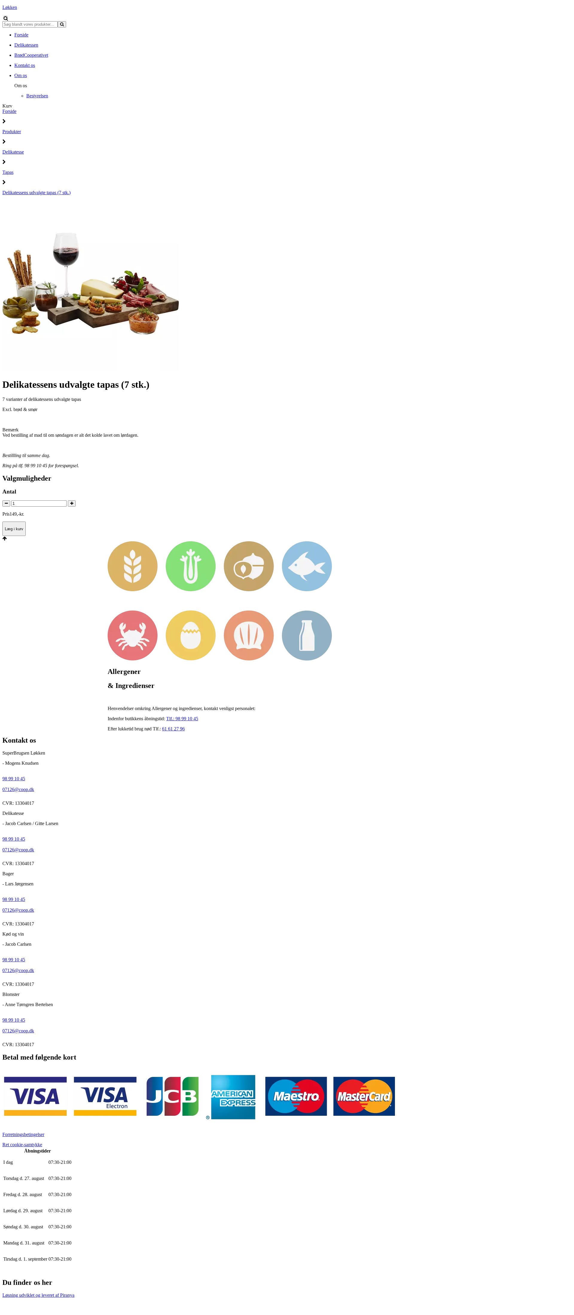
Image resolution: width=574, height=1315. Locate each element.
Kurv (7, 105)
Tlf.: (182, 718)
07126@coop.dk (18, 789)
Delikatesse (13, 151)
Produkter (11, 131)
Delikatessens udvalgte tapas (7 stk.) (36, 192)
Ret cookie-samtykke (22, 1144)
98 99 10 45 (13, 778)
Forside (9, 111)
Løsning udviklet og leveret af (38, 1295)
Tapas (7, 172)
